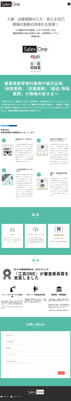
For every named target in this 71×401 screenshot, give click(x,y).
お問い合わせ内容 (10, 361)
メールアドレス (10, 354)
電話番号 (8, 348)
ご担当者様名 (9, 341)
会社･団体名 (9, 335)
